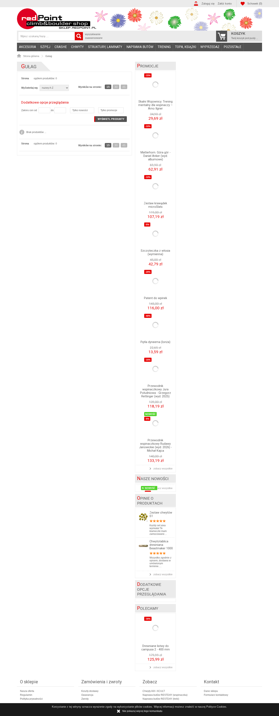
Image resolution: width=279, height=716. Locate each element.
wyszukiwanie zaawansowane (94, 36)
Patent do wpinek (155, 298)
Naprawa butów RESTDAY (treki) (161, 698)
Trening (164, 47)
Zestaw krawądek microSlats (155, 205)
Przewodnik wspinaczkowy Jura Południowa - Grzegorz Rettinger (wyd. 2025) (155, 391)
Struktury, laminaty (105, 47)
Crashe (61, 47)
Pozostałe (232, 47)
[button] (82, 110)
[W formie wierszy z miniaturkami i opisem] (116, 80)
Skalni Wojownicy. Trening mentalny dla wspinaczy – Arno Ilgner (155, 105)
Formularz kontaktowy (216, 695)
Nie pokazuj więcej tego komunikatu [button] (142, 711)
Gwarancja (87, 695)
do (52, 110)
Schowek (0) (254, 3)
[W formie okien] (108, 80)
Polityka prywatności (31, 698)
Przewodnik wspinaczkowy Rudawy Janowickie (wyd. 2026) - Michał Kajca (155, 445)
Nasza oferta (27, 691)
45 (124, 86)
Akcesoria (27, 47)
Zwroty (85, 698)
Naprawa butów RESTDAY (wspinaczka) (165, 695)
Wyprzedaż (209, 47)
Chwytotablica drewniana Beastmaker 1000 (161, 545)
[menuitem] (27, 47)
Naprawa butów (139, 47)
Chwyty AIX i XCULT (154, 691)
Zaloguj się (208, 3)
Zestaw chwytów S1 (161, 514)
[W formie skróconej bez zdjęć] (124, 80)
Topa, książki (185, 47)
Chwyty (77, 47)
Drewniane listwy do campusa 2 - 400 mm (155, 647)
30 (116, 86)
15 (108, 86)
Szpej (45, 47)
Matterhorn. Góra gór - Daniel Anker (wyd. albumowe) (156, 156)
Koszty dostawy (89, 691)
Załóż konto (225, 3)
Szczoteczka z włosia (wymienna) (155, 252)
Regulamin (26, 695)
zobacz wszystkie (163, 468)
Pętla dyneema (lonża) (155, 342)
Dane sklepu (211, 691)
